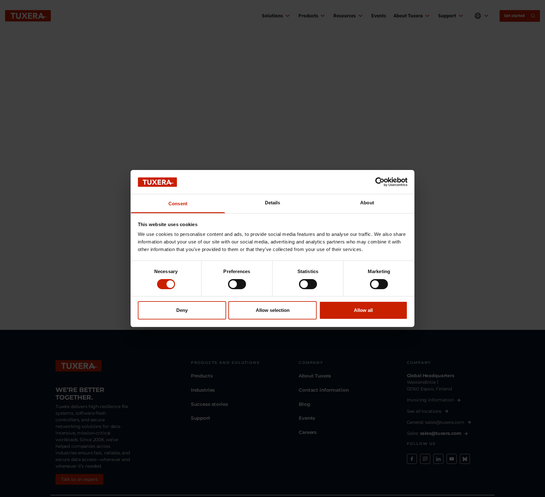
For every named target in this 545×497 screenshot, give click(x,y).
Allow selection (273, 310)
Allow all (363, 310)
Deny (182, 310)
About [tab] (367, 203)
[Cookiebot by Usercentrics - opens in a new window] (379, 182)
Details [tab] (272, 203)
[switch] (237, 284)
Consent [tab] (177, 204)
